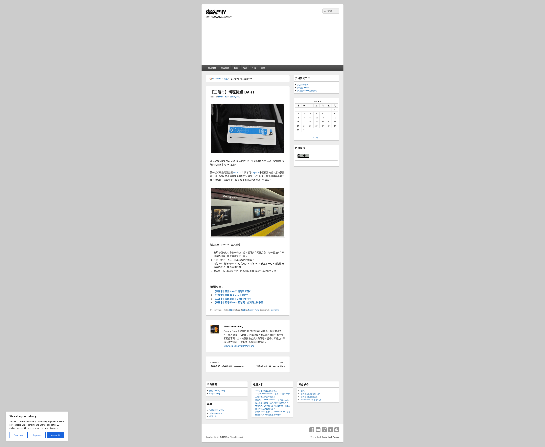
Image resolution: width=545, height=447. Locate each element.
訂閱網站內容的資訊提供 (311, 393)
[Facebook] (311, 429)
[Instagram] (324, 429)
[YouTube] (318, 429)
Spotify (336, 429)
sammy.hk (216, 78)
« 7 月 (315, 137)
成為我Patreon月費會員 (307, 90)
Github (330, 429)
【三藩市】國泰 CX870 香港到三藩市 (232, 291)
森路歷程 (216, 11)
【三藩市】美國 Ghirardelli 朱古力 (231, 295)
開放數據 (225, 68)
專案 (263, 68)
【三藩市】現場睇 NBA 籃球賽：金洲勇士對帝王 (238, 302)
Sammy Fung (235, 96)
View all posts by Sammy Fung (240, 345)
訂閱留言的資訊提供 (309, 396)
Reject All (37, 435)
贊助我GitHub (303, 87)
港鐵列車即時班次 (216, 410)
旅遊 (245, 68)
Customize (18, 435)
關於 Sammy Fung (217, 390)
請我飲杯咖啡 (302, 84)
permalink (275, 310)
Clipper (255, 172)
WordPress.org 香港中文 (311, 399)
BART (236, 172)
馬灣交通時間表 (215, 413)
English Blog (214, 393)
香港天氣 (213, 416)
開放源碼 (212, 68)
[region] (37, 426)
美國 (244, 310)
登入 (303, 390)
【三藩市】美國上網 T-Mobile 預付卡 (232, 298)
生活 (254, 68)
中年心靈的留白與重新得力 (266, 390)
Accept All (55, 435)
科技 (236, 68)
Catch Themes (333, 437)
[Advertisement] (272, 44)
